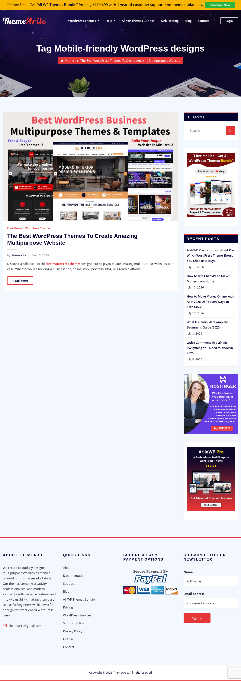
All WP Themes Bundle (138, 21)
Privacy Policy (72, 631)
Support (69, 584)
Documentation (74, 576)
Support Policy (73, 623)
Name (188, 572)
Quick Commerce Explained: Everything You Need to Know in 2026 (210, 348)
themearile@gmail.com (25, 626)
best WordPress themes (63, 264)
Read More (20, 280)
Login (229, 21)
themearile (16, 255)
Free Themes (15, 228)
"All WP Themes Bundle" (57, 4)
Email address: (194, 594)
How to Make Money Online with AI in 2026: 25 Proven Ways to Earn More (210, 301)
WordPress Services (77, 615)
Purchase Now (220, 5)
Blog (188, 21)
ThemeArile (120, 672)
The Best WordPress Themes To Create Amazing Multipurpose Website (130, 61)
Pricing (68, 607)
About (67, 568)
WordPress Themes (37, 228)
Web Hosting (169, 21)
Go (230, 131)
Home (69, 61)
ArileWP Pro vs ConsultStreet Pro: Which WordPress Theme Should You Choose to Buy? (211, 255)
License (68, 639)
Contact (203, 21)
